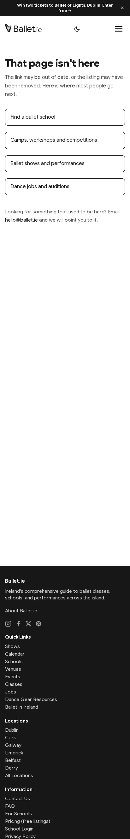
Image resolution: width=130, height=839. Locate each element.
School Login (19, 829)
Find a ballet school (32, 117)
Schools (14, 661)
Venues (13, 669)
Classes (13, 684)
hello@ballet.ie (21, 220)
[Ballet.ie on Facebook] (18, 624)
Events (12, 677)
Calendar (15, 654)
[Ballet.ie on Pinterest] (38, 624)
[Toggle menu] (118, 29)
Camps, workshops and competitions (53, 140)
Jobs (10, 692)
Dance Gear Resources (31, 699)
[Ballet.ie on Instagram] (8, 624)
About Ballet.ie (21, 611)
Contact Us (17, 798)
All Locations (19, 775)
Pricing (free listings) (27, 821)
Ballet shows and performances (47, 163)
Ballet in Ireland (21, 707)
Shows (12, 646)
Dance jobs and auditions (39, 186)
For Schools (18, 814)
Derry (11, 768)
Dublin (12, 730)
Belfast (13, 760)
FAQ (10, 806)
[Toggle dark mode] (77, 29)
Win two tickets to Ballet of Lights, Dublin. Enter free (65, 8)
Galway (13, 745)
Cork (10, 738)
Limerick (14, 753)
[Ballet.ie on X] (28, 624)
